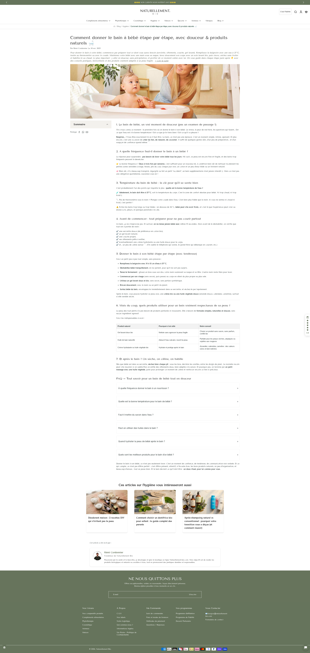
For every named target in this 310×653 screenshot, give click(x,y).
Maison (85, 632)
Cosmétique (87, 625)
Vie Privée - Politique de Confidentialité (126, 633)
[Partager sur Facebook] (80, 132)
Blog (119, 26)
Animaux (85, 629)
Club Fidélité (285, 12)
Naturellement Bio (103, 649)
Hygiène (126, 26)
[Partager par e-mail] (88, 132)
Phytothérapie (87, 621)
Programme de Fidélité (185, 617)
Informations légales (125, 629)
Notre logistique (123, 621)
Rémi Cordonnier (113, 552)
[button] (307, 325)
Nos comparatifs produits (92, 613)
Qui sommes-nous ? (125, 625)
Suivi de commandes (154, 613)
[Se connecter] (300, 12)
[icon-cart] (306, 11)
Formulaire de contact (214, 620)
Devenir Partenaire (183, 621)
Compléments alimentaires (93, 617)
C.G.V (119, 613)
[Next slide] (303, 2)
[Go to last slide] (6, 2)
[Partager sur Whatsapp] (84, 132)
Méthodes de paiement (155, 621)
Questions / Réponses (155, 625)
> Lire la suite (161, 61)
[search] (295, 11)
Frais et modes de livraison (157, 617)
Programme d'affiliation (185, 613)
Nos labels (121, 617)
